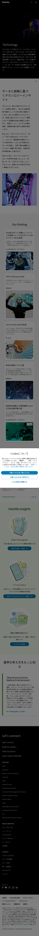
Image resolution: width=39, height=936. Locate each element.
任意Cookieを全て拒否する (19, 477)
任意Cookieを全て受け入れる (20, 473)
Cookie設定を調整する (19, 482)
